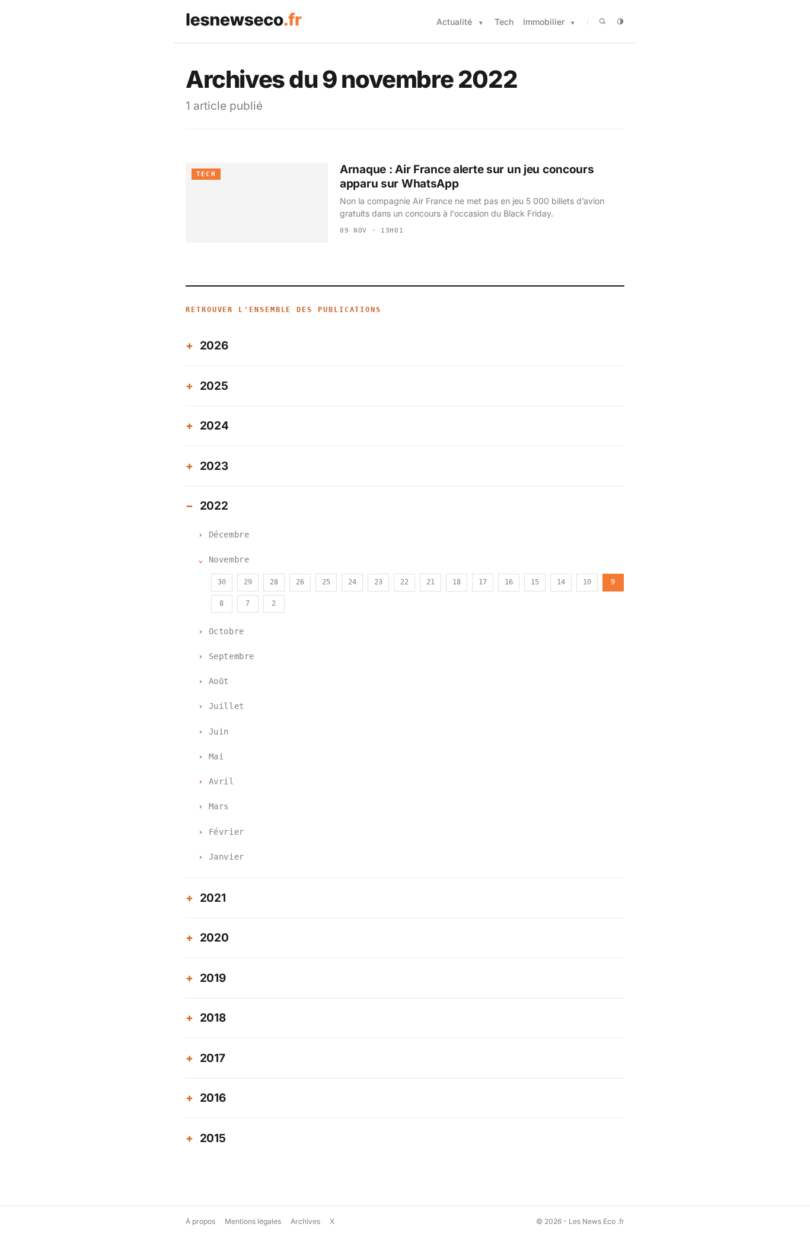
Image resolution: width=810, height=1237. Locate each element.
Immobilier (544, 22)
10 (587, 582)
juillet (226, 706)
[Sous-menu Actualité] (481, 23)
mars (219, 806)
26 (300, 582)
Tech (504, 22)
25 (326, 582)
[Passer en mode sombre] (620, 21)
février (226, 832)
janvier (226, 856)
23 (378, 582)
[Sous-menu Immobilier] (573, 23)
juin (219, 731)
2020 (214, 938)
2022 (214, 506)
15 (535, 582)
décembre (229, 534)
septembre (231, 656)
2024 (214, 426)
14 (561, 582)
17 (483, 582)
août (219, 681)
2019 (213, 978)
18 (456, 582)
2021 (213, 898)
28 (274, 582)
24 (352, 582)
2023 (214, 466)
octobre (226, 631)
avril (221, 781)
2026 (214, 345)
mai (216, 756)
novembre (229, 559)
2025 (214, 386)
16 (509, 582)
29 (248, 582)
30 (222, 582)
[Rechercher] (602, 21)
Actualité (454, 22)
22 (404, 582)
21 (430, 582)
